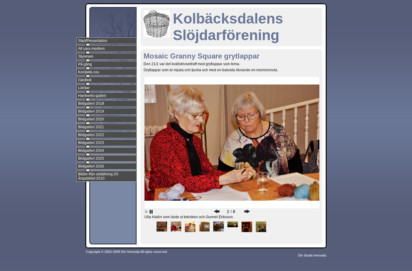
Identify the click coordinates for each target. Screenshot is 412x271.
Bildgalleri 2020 (91, 119)
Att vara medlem (91, 48)
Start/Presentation (92, 41)
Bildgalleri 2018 (91, 103)
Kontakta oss (88, 72)
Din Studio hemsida (312, 255)
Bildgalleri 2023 (91, 143)
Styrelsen (85, 56)
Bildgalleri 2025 (91, 158)
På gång (85, 64)
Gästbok (85, 80)
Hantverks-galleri (92, 96)
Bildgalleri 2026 (91, 166)
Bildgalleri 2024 (91, 150)
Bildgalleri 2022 (91, 135)
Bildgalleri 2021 (91, 127)
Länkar (84, 88)
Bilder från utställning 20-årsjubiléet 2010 (98, 176)
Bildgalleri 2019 (91, 111)
